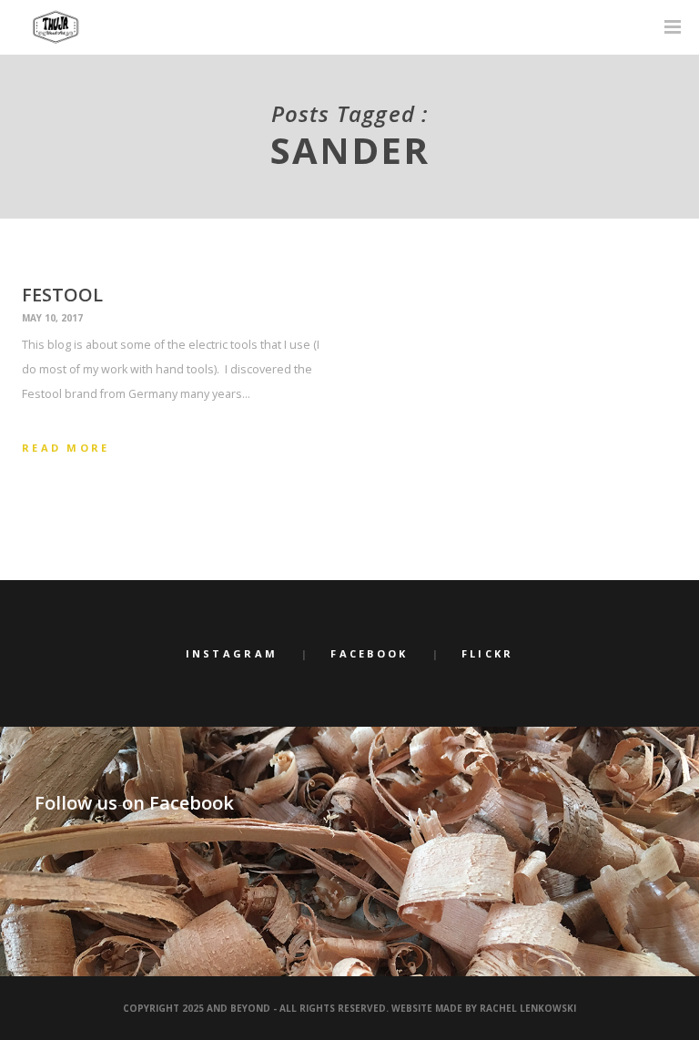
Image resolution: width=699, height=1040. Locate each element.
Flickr (487, 653)
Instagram (232, 653)
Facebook (369, 653)
